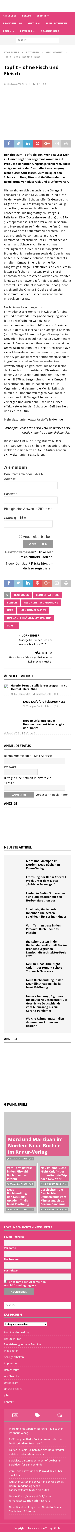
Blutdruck (21, 595)
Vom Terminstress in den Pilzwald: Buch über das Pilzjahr (43, 929)
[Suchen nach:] (37, 40)
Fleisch (12, 602)
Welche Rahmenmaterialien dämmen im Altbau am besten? (45, 1022)
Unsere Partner (13, 1389)
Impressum (11, 1363)
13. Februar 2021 (22, 693)
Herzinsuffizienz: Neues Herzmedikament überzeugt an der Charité (44, 724)
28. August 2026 (18, 1184)
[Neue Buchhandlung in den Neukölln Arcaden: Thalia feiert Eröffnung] (16, 984)
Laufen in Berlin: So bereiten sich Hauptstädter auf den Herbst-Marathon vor (45, 896)
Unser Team (11, 1383)
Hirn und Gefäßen (33, 610)
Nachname (11, 1259)
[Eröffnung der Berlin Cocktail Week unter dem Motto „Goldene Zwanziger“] (16, 881)
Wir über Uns (11, 1376)
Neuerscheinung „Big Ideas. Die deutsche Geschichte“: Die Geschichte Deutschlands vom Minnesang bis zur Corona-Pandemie (46, 1003)
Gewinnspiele (50, 31)
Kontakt (9, 1402)
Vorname (10, 1248)
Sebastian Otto (43, 693)
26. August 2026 (52, 1184)
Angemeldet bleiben (37, 536)
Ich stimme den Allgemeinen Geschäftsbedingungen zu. (25, 1283)
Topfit (11, 625)
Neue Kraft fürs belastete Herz (44, 701)
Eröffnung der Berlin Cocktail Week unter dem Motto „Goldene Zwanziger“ (46, 880)
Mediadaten (11, 1350)
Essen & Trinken (56, 23)
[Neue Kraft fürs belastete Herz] (12, 705)
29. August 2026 (18, 1158)
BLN (38, 84)
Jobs (6, 1395)
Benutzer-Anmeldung (16, 1332)
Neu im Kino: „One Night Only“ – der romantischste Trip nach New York (44, 967)
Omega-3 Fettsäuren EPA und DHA (29, 618)
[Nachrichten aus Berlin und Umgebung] (37, 9)
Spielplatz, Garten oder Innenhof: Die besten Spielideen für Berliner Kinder (46, 912)
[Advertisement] (34, 1072)
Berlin (26, 15)
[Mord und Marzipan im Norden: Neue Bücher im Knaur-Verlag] (16, 865)
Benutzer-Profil (13, 1339)
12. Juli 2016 (13, 732)
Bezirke (41, 15)
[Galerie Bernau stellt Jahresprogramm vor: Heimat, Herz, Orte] (6, 686)
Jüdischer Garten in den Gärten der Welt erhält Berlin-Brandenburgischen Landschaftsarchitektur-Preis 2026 (46, 949)
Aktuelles (9, 15)
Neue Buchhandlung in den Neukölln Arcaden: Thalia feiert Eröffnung (44, 983)
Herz (10, 610)
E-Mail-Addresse (14, 1236)
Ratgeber (26, 31)
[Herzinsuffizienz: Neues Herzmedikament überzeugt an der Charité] (12, 722)
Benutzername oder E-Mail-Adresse (28, 756)
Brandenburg (12, 23)
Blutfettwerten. (47, 595)
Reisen (7, 31)
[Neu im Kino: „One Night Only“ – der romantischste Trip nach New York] (16, 968)
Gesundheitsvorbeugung (41, 602)
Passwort (10, 494)
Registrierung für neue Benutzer (23, 1344)
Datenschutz (11, 1370)
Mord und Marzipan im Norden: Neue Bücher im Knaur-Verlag (43, 864)
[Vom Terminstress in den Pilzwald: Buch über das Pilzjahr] (16, 930)
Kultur (32, 23)
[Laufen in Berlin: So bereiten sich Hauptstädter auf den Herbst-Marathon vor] (16, 897)
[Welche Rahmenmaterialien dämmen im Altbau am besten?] (16, 1023)
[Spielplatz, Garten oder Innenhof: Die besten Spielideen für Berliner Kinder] (16, 914)
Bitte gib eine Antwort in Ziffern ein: (28, 509)
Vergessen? (43, 795)
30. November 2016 (18, 84)
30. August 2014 (34, 706)
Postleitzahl (11, 1270)
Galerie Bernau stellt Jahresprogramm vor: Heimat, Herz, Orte (40, 687)
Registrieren (60, 795)
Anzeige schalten (14, 1357)
